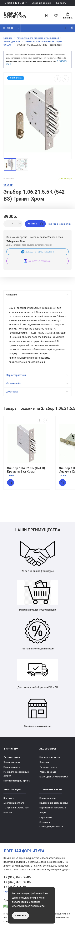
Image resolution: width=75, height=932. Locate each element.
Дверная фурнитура (14, 15)
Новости (7, 812)
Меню (10, 28)
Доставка (12, 391)
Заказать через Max (39, 260)
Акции (42, 812)
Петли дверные (11, 767)
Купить (32, 224)
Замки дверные (11, 762)
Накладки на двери (49, 757)
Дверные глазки (48, 767)
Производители (47, 798)
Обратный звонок (41, 3)
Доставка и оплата (13, 802)
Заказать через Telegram (39, 251)
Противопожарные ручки (16, 780)
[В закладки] (65, 78)
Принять (20, 915)
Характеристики (16, 375)
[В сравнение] (57, 78)
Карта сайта (45, 817)
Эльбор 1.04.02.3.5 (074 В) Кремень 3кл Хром (26, 469)
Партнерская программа (52, 807)
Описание (12, 294)
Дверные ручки (11, 757)
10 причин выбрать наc (15, 807)
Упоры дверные (47, 772)
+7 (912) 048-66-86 (13, 3)
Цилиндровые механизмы (53, 776)
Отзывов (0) (13, 383)
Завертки (44, 762)
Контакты (61, 3)
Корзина (67, 18)
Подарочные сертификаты (53, 802)
